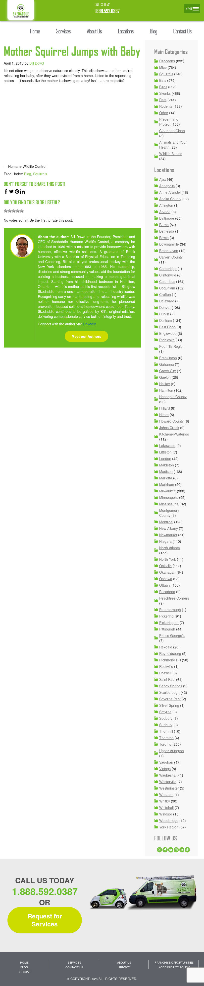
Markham (166, 484)
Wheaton (166, 794)
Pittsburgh (167, 629)
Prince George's (172, 635)
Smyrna (165, 711)
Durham (165, 320)
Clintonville (167, 274)
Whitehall (166, 807)
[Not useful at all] (6, 211)
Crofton (165, 294)
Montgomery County (169, 513)
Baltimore (166, 218)
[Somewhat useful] (10, 211)
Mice (163, 67)
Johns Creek (169, 427)
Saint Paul (167, 679)
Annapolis (167, 185)
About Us (124, 962)
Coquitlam (167, 287)
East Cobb (167, 326)
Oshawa (165, 578)
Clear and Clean (172, 130)
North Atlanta (169, 547)
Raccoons (167, 60)
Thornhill (166, 731)
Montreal (166, 521)
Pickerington (169, 622)
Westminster (169, 788)
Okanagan (167, 572)
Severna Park (170, 698)
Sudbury (165, 718)
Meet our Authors (86, 336)
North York (167, 559)
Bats (162, 80)
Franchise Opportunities (174, 962)
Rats (162, 99)
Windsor (165, 813)
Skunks (165, 93)
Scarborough (169, 692)
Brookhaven (168, 250)
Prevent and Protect (168, 122)
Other (163, 112)
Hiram (164, 414)
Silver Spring (169, 705)
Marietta (165, 477)
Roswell (165, 672)
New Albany (168, 528)
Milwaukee (167, 490)
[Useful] (14, 211)
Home (24, 962)
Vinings (165, 768)
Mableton (166, 464)
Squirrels (40, 173)
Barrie (164, 224)
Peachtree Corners (174, 598)
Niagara (165, 541)
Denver (165, 307)
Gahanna (166, 364)
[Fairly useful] (18, 211)
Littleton (165, 451)
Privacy (124, 967)
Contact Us (74, 967)
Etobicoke (167, 339)
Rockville (166, 666)
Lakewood (167, 445)
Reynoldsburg (170, 653)
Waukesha (167, 775)
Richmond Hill (170, 659)
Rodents (165, 106)
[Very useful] (22, 211)
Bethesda (166, 231)
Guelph (165, 377)
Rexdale (165, 646)
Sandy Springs (170, 685)
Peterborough (170, 609)
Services (74, 962)
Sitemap (24, 972)
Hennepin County (173, 396)
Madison (166, 471)
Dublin (164, 313)
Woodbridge (168, 820)
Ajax (162, 179)
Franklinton (168, 357)
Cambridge (168, 268)
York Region (168, 826)
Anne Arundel (170, 192)
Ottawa (164, 585)
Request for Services (45, 920)
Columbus (167, 281)
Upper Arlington (171, 750)
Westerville (167, 781)
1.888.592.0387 (107, 11)
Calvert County (171, 257)
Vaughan (166, 762)
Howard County (171, 421)
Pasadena (167, 591)
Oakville (165, 565)
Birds (163, 86)
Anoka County (170, 198)
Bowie (164, 237)
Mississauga (169, 503)
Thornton (166, 737)
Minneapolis (168, 497)
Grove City (167, 370)
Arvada (164, 211)
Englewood (168, 333)
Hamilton (166, 390)
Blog (27, 173)
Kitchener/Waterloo (174, 434)
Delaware (166, 300)
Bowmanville (169, 244)
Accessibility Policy (174, 967)
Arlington (166, 205)
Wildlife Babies (170, 153)
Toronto (165, 744)
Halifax (164, 383)
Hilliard (164, 408)
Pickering (166, 616)
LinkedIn (89, 323)
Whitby (164, 801)
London (165, 458)
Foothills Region (172, 346)
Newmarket (168, 534)
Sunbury (165, 724)
